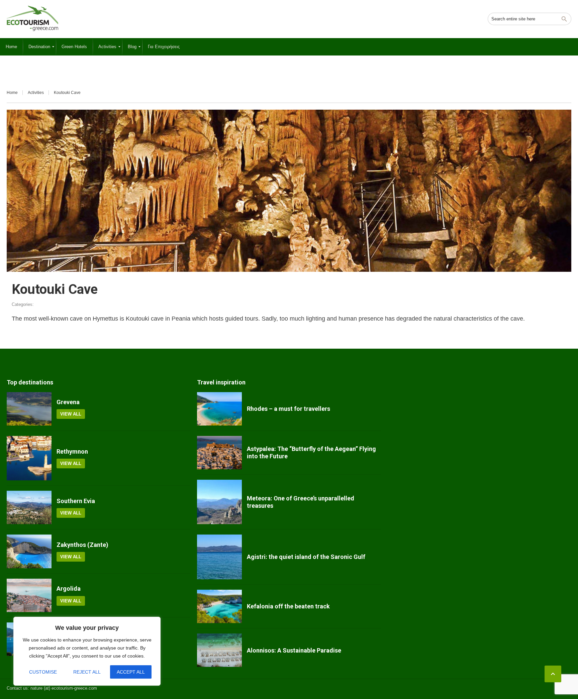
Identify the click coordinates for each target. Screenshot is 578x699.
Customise (43, 672)
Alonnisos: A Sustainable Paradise (294, 650)
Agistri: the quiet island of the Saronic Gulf (306, 556)
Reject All (87, 672)
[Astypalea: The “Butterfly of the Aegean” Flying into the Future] (219, 452)
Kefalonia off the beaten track (288, 606)
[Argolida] (29, 595)
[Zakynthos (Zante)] (29, 551)
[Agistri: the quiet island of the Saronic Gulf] (219, 557)
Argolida (69, 588)
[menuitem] (11, 46)
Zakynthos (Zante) (82, 544)
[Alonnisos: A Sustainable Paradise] (219, 650)
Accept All (131, 672)
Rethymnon (72, 451)
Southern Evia (76, 500)
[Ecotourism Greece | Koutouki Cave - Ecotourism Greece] (32, 18)
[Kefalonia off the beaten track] (219, 606)
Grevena (68, 401)
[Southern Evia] (29, 507)
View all (70, 414)
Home (12, 92)
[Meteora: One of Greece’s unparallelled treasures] (219, 502)
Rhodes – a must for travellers (288, 408)
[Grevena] (29, 409)
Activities (36, 92)
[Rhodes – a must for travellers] (219, 409)
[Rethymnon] (29, 458)
